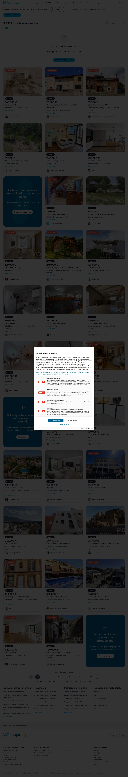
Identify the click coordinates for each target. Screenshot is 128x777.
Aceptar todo (56, 420)
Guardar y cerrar (64, 424)
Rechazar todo (72, 420)
